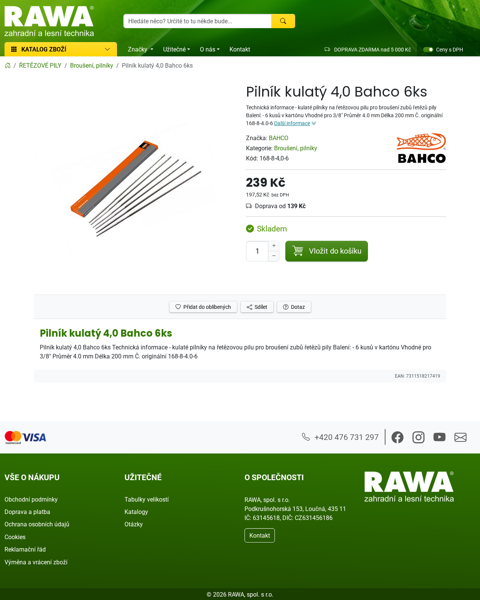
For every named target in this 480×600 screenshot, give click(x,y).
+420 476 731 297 (346, 437)
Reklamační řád (25, 549)
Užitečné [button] (174, 49)
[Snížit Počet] (273, 256)
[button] (398, 437)
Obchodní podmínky (31, 499)
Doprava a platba (27, 511)
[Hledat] (283, 21)
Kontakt (240, 49)
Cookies (15, 537)
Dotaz (297, 307)
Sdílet (260, 307)
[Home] (7, 65)
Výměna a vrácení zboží (36, 562)
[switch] (428, 49)
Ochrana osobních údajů (36, 524)
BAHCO (278, 138)
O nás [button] (207, 49)
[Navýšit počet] (273, 246)
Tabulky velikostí (146, 499)
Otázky (133, 524)
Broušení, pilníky (295, 148)
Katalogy (136, 511)
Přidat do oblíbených (206, 307)
